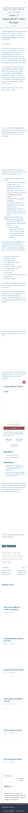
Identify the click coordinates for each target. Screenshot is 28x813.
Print (14, 428)
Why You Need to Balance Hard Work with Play (7, 571)
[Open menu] (24, 2)
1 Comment (11, 612)
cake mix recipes (7, 553)
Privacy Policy (21, 811)
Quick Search (8, 776)
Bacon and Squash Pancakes (13, 759)
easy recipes (19, 559)
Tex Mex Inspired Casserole (13, 730)
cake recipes (17, 553)
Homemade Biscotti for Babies (14, 670)
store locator (12, 132)
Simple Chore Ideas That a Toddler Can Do (21, 571)
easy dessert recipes (8, 559)
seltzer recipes (6, 562)
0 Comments (11, 672)
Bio (4, 546)
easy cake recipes (18, 556)
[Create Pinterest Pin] (23, 382)
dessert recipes (6, 556)
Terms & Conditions (9, 811)
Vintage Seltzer (19, 128)
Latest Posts (12, 546)
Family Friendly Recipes (14, 12)
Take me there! (21, 780)
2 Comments (11, 643)
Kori (15, 26)
